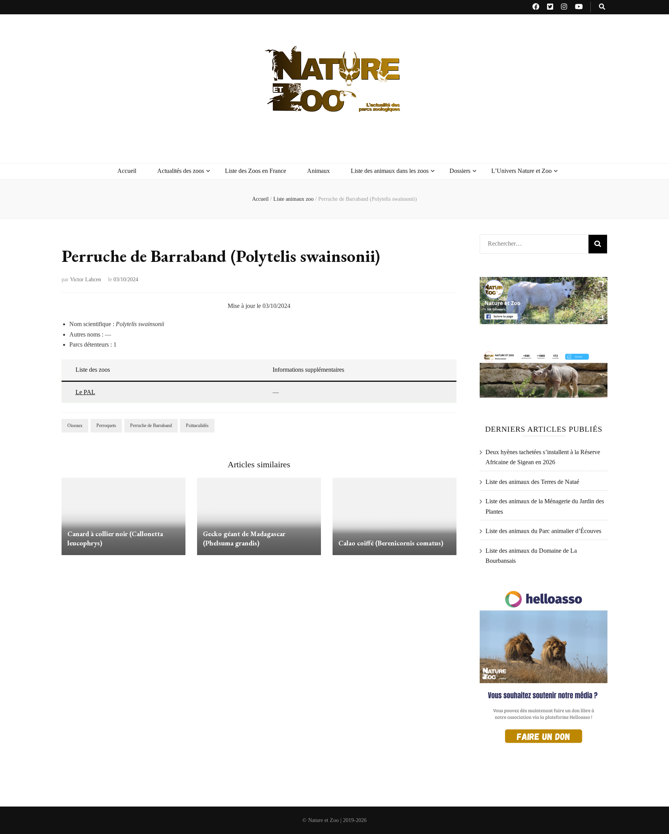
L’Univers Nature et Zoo (521, 170)
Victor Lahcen (85, 279)
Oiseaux (74, 425)
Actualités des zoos (180, 170)
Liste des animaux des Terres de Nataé (532, 482)
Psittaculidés (197, 425)
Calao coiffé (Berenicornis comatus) (390, 542)
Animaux (318, 170)
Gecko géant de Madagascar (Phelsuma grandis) (244, 538)
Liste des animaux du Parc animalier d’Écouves (543, 531)
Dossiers (459, 170)
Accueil (126, 170)
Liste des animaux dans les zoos (390, 170)
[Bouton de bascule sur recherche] (602, 7)
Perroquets (106, 425)
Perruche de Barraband (151, 425)
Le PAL (85, 392)
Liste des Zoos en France (255, 170)
